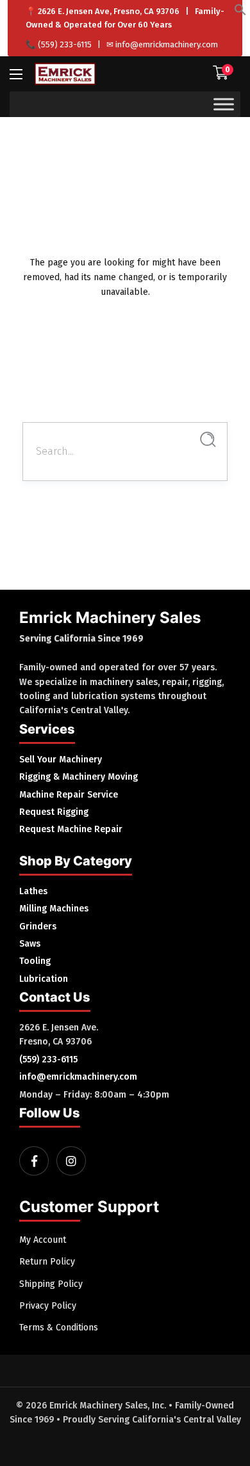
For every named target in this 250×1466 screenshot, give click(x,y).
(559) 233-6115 (65, 44)
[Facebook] (34, 1161)
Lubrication (43, 978)
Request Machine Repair (70, 829)
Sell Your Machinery (60, 759)
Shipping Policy (51, 1284)
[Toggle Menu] (223, 104)
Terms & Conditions (58, 1327)
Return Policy (47, 1261)
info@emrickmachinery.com (166, 44)
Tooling (35, 961)
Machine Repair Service (68, 794)
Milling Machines (53, 908)
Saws (29, 943)
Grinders (37, 926)
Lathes (33, 891)
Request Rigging (53, 812)
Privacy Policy (47, 1305)
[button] (240, 13)
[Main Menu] (16, 74)
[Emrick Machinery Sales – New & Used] (65, 74)
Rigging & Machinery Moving (78, 776)
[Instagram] (71, 1161)
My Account (42, 1239)
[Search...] (208, 440)
